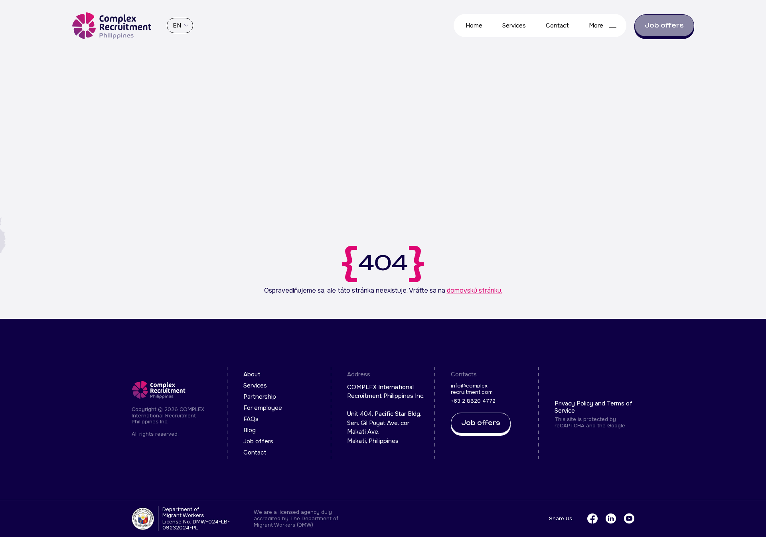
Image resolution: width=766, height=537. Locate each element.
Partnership (259, 397)
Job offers (664, 25)
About (252, 374)
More (596, 26)
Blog (249, 430)
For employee (262, 408)
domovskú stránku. (474, 290)
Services (514, 26)
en (177, 26)
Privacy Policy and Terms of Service (593, 407)
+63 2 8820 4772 (473, 400)
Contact (557, 26)
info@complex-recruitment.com (472, 388)
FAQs (251, 419)
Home (474, 26)
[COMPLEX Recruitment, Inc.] (112, 25)
